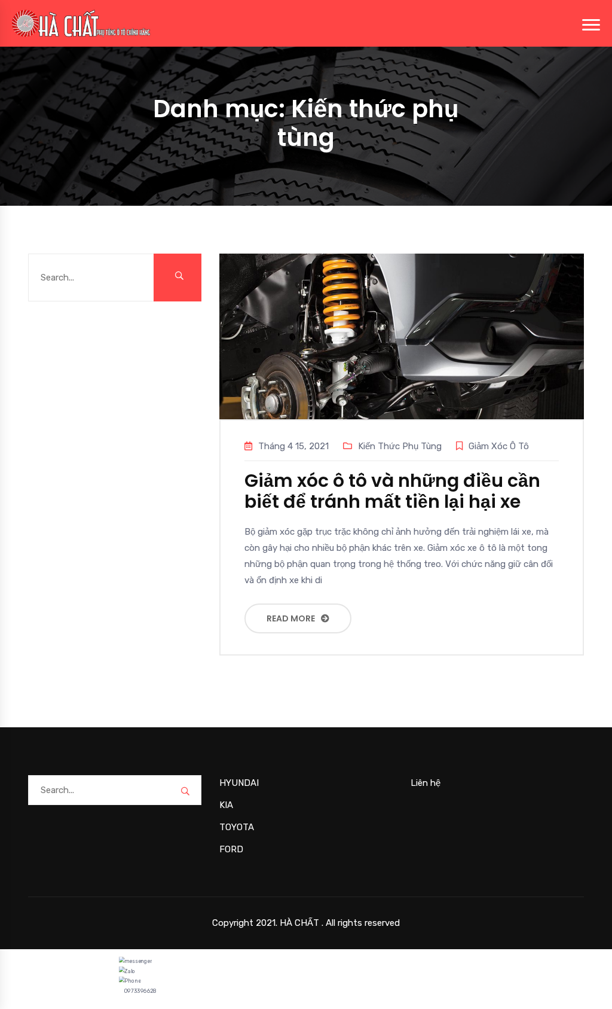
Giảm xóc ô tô (499, 446)
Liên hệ (425, 783)
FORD (231, 849)
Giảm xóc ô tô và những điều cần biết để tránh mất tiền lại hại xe (392, 491)
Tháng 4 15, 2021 (293, 446)
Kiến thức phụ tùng (400, 446)
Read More (291, 618)
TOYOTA (236, 827)
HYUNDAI (239, 783)
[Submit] (177, 277)
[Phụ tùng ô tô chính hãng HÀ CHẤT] (81, 22)
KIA (226, 805)
